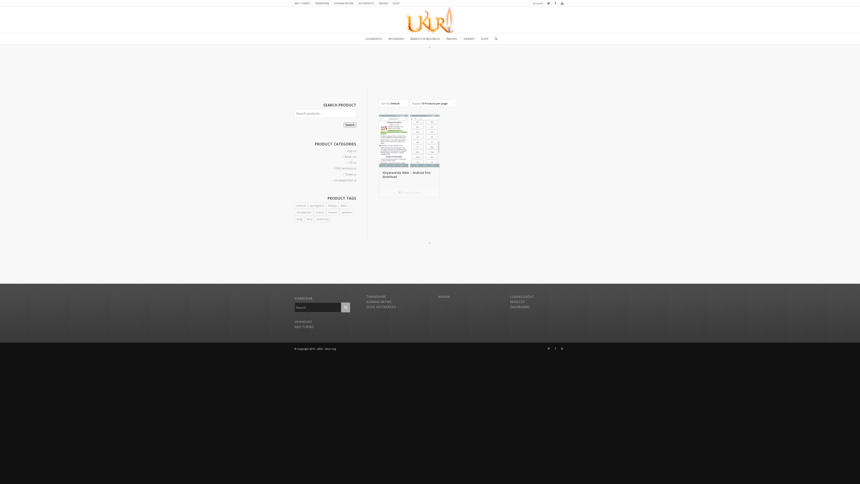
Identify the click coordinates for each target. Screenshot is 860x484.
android (301, 205)
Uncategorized (343, 180)
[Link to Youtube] (562, 3)
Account (538, 3)
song (299, 219)
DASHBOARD (520, 307)
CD (351, 162)
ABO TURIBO (302, 3)
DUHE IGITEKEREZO (381, 307)
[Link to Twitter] (548, 3)
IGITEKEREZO (366, 3)
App (350, 151)
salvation (347, 212)
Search (350, 125)
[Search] (494, 38)
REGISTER (517, 302)
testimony (323, 219)
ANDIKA (383, 3)
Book (348, 157)
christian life (304, 212)
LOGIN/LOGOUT (522, 296)
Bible (344, 205)
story (309, 219)
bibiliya (332, 205)
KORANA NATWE (344, 3)
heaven (332, 212)
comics (320, 212)
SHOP (396, 3)
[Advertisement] (430, 60)
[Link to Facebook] (555, 3)
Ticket (349, 174)
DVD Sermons (344, 168)
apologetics (317, 205)
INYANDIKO (303, 322)
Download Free (410, 192)
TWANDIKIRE (321, 3)
